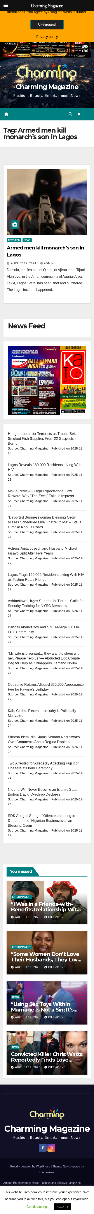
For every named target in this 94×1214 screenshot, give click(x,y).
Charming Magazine (47, 87)
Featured (14, 240)
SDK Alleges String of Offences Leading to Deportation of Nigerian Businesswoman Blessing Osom (41, 820)
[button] (70, 114)
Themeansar (46, 1172)
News (27, 240)
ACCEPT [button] (62, 1206)
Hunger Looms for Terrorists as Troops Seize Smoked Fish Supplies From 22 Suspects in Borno (43, 438)
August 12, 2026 (28, 1017)
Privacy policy (47, 37)
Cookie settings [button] (37, 1206)
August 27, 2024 (24, 263)
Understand (47, 24)
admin (49, 263)
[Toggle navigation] (87, 114)
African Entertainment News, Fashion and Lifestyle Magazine (42, 1182)
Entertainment (21, 897)
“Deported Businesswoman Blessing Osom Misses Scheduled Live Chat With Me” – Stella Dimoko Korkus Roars (45, 522)
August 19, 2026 (28, 917)
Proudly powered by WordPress (30, 1166)
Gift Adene (57, 917)
